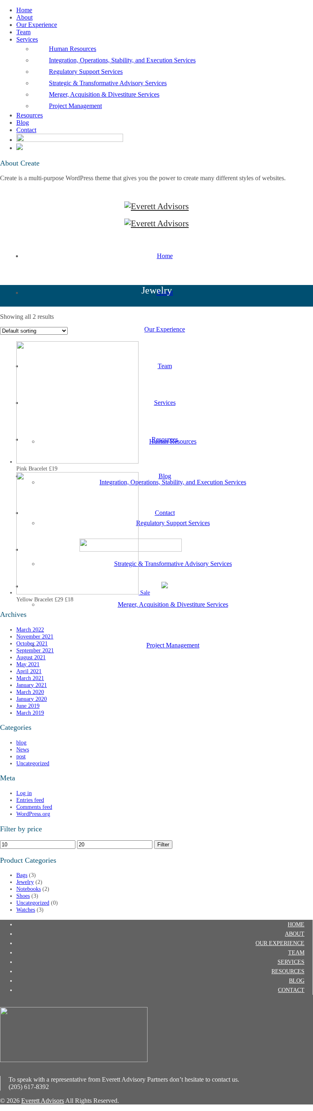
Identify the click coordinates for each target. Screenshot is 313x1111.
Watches (25, 909)
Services (27, 39)
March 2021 (30, 678)
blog (21, 742)
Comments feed (34, 807)
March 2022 (30, 629)
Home (24, 10)
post (21, 756)
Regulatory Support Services (86, 71)
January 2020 (31, 699)
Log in (24, 793)
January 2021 (31, 685)
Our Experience (36, 24)
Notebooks (28, 889)
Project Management (75, 105)
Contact (26, 129)
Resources (29, 115)
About (24, 17)
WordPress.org (33, 814)
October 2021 (32, 643)
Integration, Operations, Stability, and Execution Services (122, 60)
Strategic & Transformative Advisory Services (108, 83)
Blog (22, 122)
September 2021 (35, 650)
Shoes (23, 895)
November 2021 (34, 636)
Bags (21, 875)
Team (23, 32)
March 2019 (30, 712)
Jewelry (25, 882)
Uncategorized (32, 763)
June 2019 (28, 705)
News (22, 749)
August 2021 (31, 657)
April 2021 (29, 671)
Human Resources (72, 48)
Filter (163, 845)
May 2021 (28, 664)
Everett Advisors (42, 1100)
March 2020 (30, 692)
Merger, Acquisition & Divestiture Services (104, 94)
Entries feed (30, 800)
